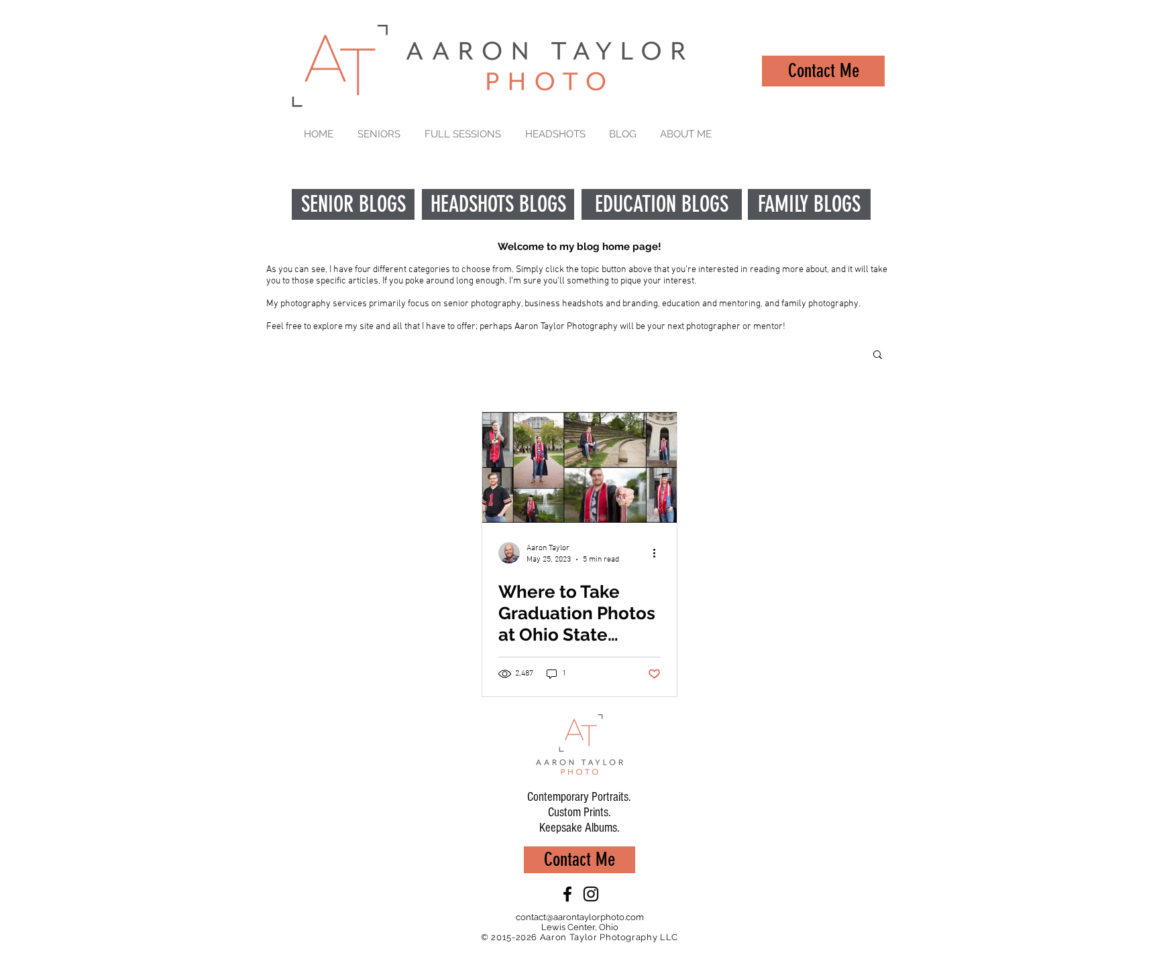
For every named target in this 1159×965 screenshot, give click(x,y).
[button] (877, 355)
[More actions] (659, 553)
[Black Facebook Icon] (567, 894)
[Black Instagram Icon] (591, 894)
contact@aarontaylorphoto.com (580, 917)
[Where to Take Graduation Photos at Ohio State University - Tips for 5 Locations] (579, 467)
